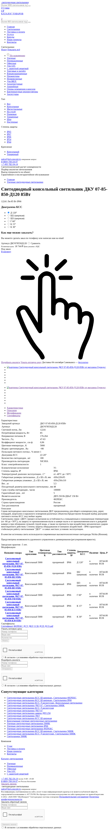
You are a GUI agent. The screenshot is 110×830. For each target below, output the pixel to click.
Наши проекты (14, 39)
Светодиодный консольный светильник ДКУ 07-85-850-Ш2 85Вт (12, 573)
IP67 (9, 134)
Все (8, 104)
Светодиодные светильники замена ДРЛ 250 (29, 713)
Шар (9, 119)
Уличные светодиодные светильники (25, 182)
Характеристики (15, 408)
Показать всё (13, 49)
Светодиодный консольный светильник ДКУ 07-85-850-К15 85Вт (12, 606)
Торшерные (12, 117)
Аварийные (12, 86)
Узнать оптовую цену (31, 362)
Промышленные (15, 61)
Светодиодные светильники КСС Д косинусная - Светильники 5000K (41, 734)
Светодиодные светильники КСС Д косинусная (30, 708)
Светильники (13, 29)
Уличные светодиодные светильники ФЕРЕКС (30, 728)
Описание (12, 410)
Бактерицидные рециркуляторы (22, 91)
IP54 (9, 139)
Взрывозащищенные (17, 73)
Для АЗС (11, 66)
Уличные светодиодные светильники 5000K (28, 723)
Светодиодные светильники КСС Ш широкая (29, 718)
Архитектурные (14, 84)
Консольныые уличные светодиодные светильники (32, 721)
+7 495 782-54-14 (9, 164)
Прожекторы (13, 76)
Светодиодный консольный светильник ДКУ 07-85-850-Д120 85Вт (12, 562)
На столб (11, 111)
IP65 (9, 131)
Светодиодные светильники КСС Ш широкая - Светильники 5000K (40, 731)
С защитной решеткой (18, 68)
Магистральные (14, 109)
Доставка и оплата (16, 32)
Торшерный (12, 154)
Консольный (13, 152)
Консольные (13, 106)
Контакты (11, 42)
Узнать (5, 641)
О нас (9, 746)
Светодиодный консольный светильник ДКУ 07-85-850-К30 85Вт (12, 617)
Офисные (11, 63)
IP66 (9, 137)
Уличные (11, 58)
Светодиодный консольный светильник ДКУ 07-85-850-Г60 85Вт (12, 595)
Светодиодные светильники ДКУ (23, 716)
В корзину (6, 251)
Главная (11, 26)
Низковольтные (14, 79)
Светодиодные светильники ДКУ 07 (25, 710)
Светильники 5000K (17, 736)
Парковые (12, 114)
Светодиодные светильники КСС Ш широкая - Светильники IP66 (39, 700)
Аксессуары (13, 94)
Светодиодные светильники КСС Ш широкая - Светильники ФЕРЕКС (41, 698)
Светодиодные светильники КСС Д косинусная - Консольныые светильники (44, 703)
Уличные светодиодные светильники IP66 (27, 726)
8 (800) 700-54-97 (9, 162)
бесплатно (83, 362)
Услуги (10, 34)
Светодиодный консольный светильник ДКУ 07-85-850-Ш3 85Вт (12, 584)
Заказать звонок (9, 784)
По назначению (17, 55)
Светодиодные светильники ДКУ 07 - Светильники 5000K (36, 705)
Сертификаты (13, 415)
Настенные (12, 122)
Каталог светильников (12, 758)
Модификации (14, 413)
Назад (4, 49)
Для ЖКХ (11, 81)
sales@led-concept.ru (11, 159)
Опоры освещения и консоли (21, 89)
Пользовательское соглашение (74, 797)
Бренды (10, 37)
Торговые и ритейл (16, 71)
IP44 (9, 142)
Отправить (6, 669)
